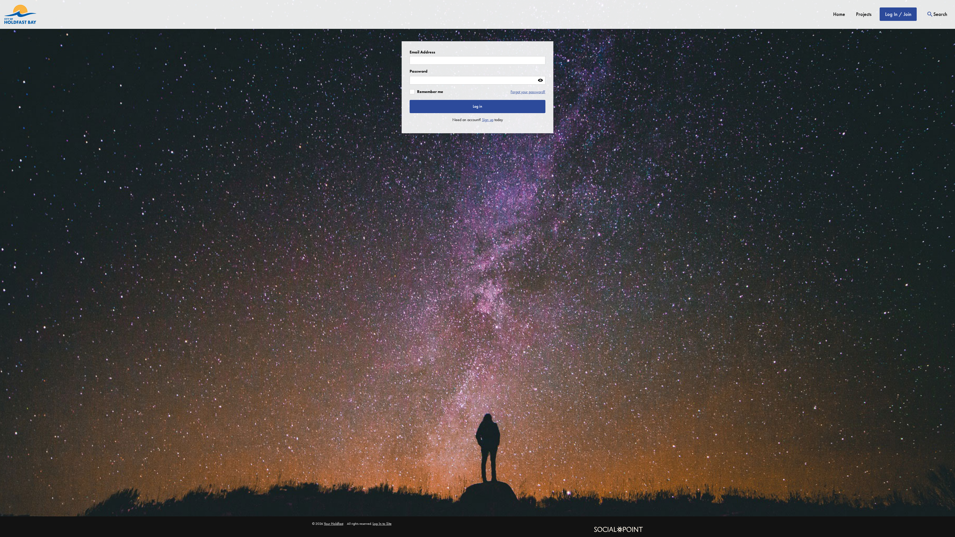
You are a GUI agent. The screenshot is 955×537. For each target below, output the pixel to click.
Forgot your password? (528, 91)
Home (839, 14)
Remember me (430, 91)
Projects (863, 14)
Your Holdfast (333, 523)
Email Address (422, 52)
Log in (477, 106)
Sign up (487, 119)
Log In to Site (382, 523)
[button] (540, 80)
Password (419, 71)
